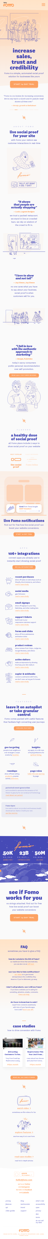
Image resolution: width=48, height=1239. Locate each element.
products (8, 776)
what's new (40, 1201)
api (7, 1207)
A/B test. (30, 964)
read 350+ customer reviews (24, 375)
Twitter (27, 1184)
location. (15, 755)
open (37, 1207)
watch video (23, 1108)
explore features (24, 728)
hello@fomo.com (24, 1180)
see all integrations (24, 567)
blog (22, 1201)
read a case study (22, 584)
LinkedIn (25, 1192)
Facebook (28, 1190)
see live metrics (11, 813)
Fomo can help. (24, 994)
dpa (37, 1214)
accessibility (40, 1204)
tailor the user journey (36, 774)
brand (23, 1207)
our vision (18, 975)
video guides (10, 1211)
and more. (15, 779)
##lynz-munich (12, 1064)
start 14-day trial (24, 84)
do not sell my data (40, 1221)
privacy (38, 1211)
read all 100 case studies (24, 1077)
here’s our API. (28, 1010)
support (23, 1211)
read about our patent (14, 795)
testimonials (25, 1204)
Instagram (26, 1187)
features (9, 1204)
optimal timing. (36, 755)
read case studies (23, 1156)
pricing (8, 1201)
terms (38, 1217)
